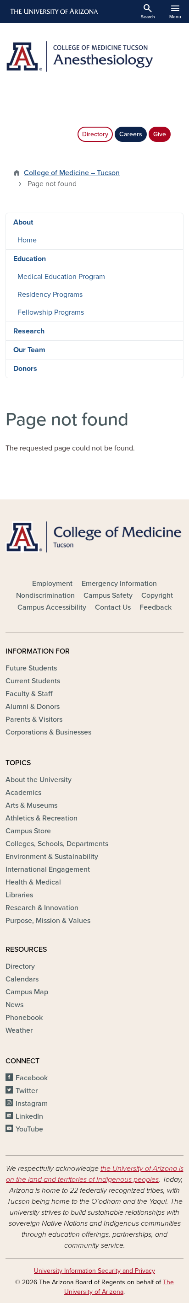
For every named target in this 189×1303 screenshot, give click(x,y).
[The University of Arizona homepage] (53, 11)
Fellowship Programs (50, 312)
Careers (130, 134)
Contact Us (113, 607)
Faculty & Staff (29, 693)
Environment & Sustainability (52, 856)
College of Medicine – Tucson (72, 172)
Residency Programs (50, 294)
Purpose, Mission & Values (48, 920)
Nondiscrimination (45, 595)
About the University (39, 779)
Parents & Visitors (34, 719)
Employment (52, 583)
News (14, 1004)
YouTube (29, 1129)
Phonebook (24, 1017)
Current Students (33, 681)
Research (28, 331)
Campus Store (28, 831)
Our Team (29, 349)
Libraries (19, 895)
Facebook (32, 1078)
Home (27, 240)
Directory (95, 134)
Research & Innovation (42, 907)
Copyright (157, 595)
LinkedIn (29, 1116)
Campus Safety (108, 595)
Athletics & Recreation (42, 818)
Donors (25, 368)
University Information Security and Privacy (94, 1271)
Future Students (31, 668)
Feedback (155, 607)
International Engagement (48, 869)
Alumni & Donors (33, 706)
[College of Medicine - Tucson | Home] (94, 536)
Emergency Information (119, 583)
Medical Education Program (61, 276)
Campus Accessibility (51, 607)
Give (159, 134)
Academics (23, 792)
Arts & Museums (31, 805)
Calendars (22, 979)
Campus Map (27, 992)
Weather (19, 1030)
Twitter (27, 1090)
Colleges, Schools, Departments (57, 843)
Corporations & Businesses (48, 732)
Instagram (32, 1103)
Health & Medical (33, 882)
